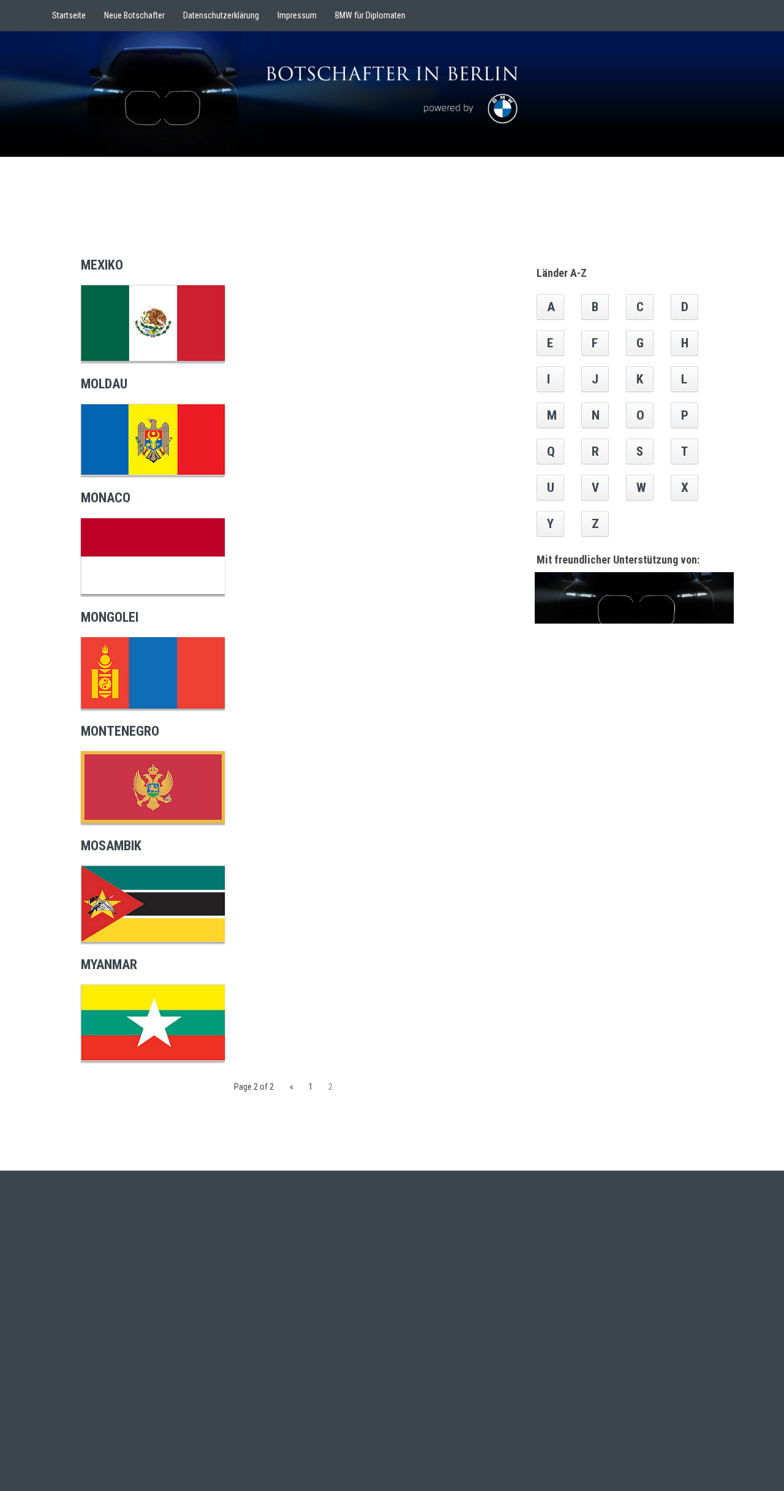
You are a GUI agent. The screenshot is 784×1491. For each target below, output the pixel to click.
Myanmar (109, 964)
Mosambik (111, 845)
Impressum (297, 15)
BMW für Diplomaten (370, 15)
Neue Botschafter (134, 15)
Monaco (105, 497)
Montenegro (120, 731)
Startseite (69, 15)
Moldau (104, 383)
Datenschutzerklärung (221, 15)
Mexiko (102, 265)
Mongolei (109, 617)
